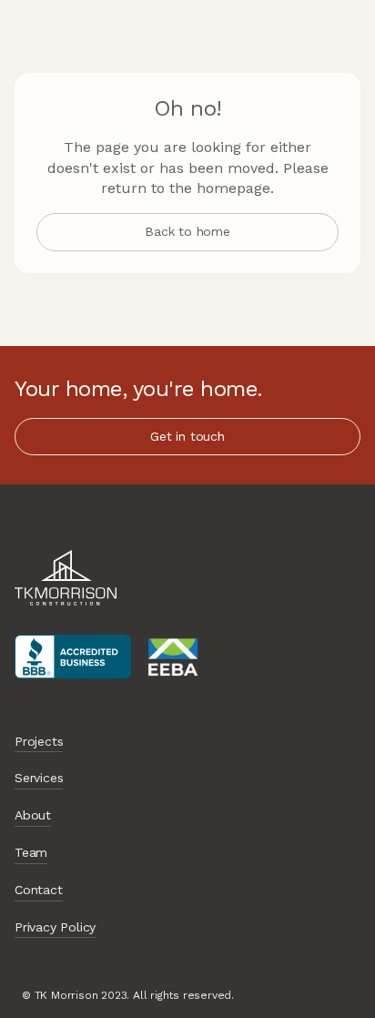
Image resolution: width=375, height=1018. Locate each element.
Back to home (187, 231)
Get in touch (187, 436)
